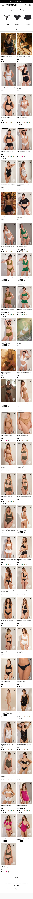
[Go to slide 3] (8, 54)
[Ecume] (5, 122)
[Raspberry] (8, 122)
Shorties (24, 888)
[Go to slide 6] (13, 54)
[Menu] (3, 5)
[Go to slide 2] (8, 115)
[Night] (21, 686)
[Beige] (1, 717)
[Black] (1, 61)
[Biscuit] (6, 122)
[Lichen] (13, 122)
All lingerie (6, 888)
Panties (19, 888)
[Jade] (10, 122)
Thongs (15, 888)
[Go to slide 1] (5, 54)
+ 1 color (20, 124)
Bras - (11, 888)
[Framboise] (22, 156)
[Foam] (5, 61)
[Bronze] (11, 122)
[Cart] (30, 5)
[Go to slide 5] (11, 54)
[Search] (25, 5)
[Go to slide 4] (11, 115)
